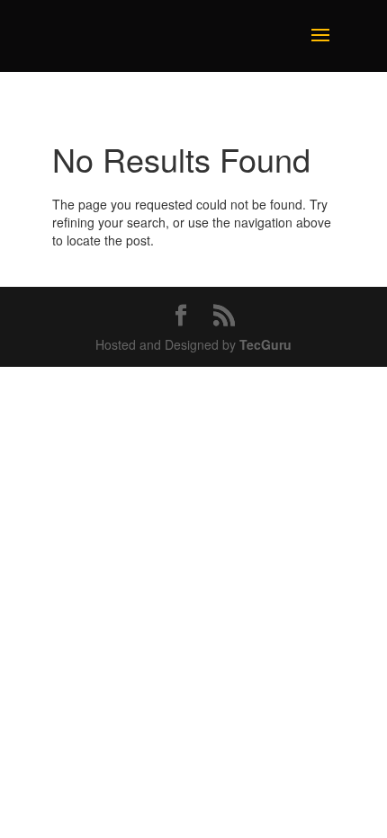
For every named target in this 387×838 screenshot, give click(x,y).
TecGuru (265, 344)
